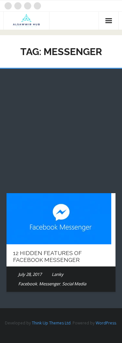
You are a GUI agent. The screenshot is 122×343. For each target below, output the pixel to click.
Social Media (74, 284)
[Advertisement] (61, 136)
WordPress (106, 323)
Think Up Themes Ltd (51, 323)
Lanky (57, 274)
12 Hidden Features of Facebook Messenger (47, 256)
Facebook (27, 284)
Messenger (49, 284)
